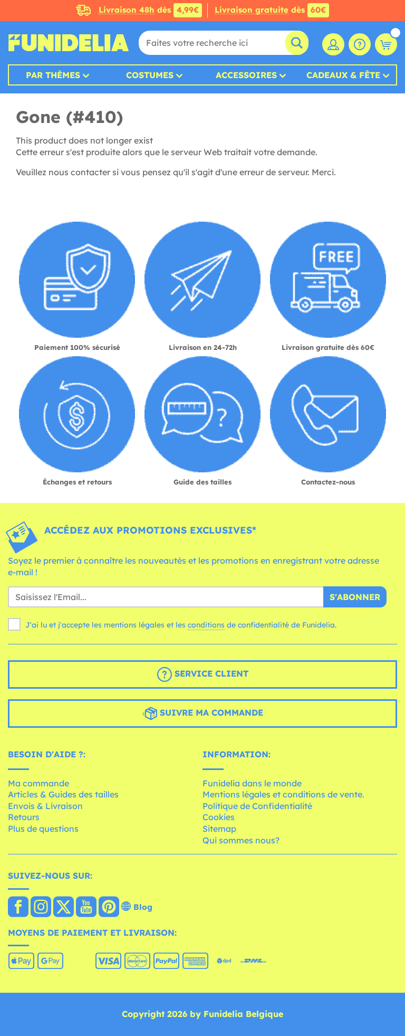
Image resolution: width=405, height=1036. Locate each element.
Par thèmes (53, 75)
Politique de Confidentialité (257, 806)
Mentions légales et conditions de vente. (283, 794)
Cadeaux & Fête (343, 75)
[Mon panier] (386, 44)
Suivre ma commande (210, 712)
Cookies (218, 817)
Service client (210, 673)
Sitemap (219, 828)
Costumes (149, 75)
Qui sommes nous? (240, 840)
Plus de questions (43, 828)
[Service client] (360, 44)
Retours (24, 817)
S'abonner (355, 597)
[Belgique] (18, 907)
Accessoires (246, 75)
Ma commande (38, 783)
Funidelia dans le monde (252, 783)
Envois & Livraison (45, 806)
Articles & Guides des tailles (63, 794)
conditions (206, 625)
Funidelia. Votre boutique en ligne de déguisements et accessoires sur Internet (68, 42)
